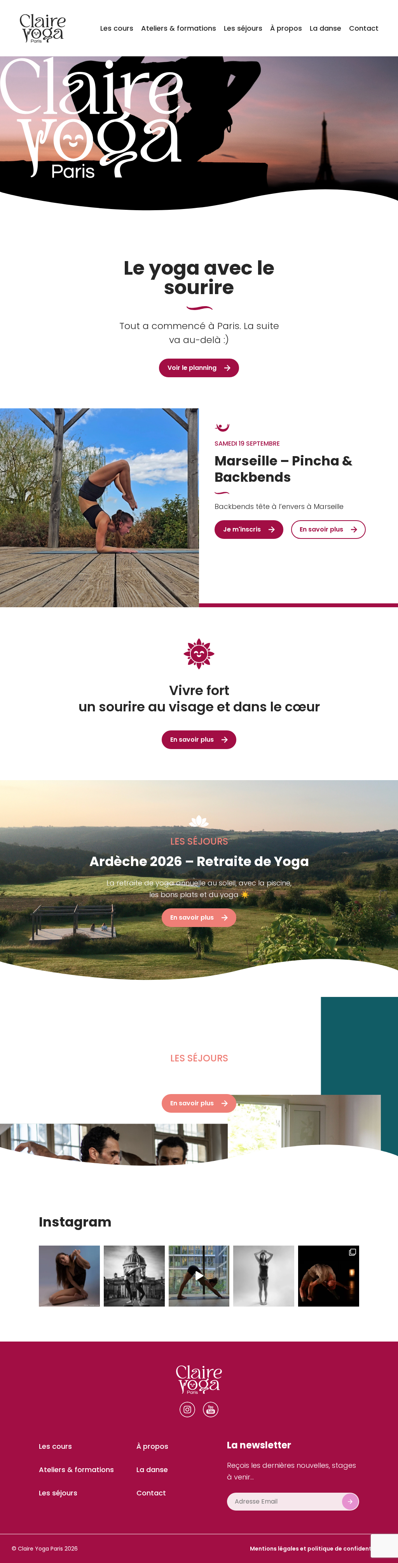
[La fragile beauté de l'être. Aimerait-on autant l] (69, 1276)
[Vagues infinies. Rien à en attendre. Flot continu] (199, 1276)
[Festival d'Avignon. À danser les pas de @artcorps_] (328, 1276)
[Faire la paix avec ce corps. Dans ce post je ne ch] (263, 1276)
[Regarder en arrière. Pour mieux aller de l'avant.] (134, 1276)
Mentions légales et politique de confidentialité (318, 1548)
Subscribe (350, 1501)
